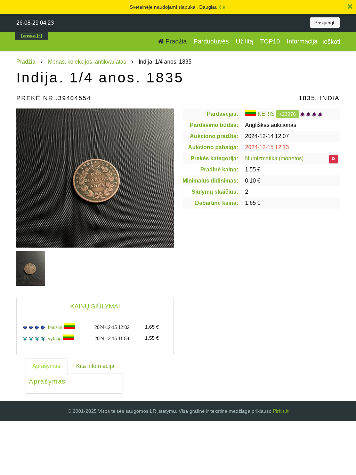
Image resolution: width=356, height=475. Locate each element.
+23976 (287, 114)
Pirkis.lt (281, 411)
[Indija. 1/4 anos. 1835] (95, 178)
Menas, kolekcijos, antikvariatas (87, 62)
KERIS (266, 114)
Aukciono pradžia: (214, 136)
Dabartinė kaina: (216, 203)
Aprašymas (46, 366)
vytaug (55, 338)
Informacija (302, 41)
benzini (56, 327)
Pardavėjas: (222, 114)
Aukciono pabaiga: (213, 147)
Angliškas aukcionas (270, 125)
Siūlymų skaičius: (215, 192)
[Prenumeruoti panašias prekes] (333, 159)
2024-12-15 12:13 (267, 147)
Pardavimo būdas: (214, 125)
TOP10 (270, 41)
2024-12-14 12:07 (267, 136)
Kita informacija (95, 366)
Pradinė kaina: (219, 169)
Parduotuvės (211, 41)
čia (222, 7)
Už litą (244, 41)
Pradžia (175, 41)
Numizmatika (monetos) (274, 158)
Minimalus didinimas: (210, 181)
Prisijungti (324, 22)
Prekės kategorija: (214, 158)
